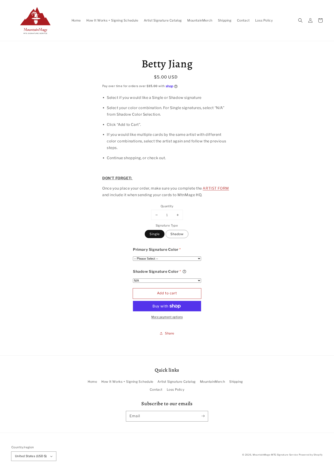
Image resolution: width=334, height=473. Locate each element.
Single (155, 234)
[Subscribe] (203, 416)
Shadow (177, 234)
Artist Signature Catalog (176, 381)
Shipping (236, 381)
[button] (300, 20)
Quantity (167, 206)
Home (92, 381)
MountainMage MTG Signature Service (275, 454)
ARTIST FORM (216, 188)
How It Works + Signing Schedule (127, 381)
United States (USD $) (31, 456)
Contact (156, 389)
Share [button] (169, 333)
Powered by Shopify (311, 454)
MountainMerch (212, 381)
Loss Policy (175, 389)
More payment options (167, 317)
